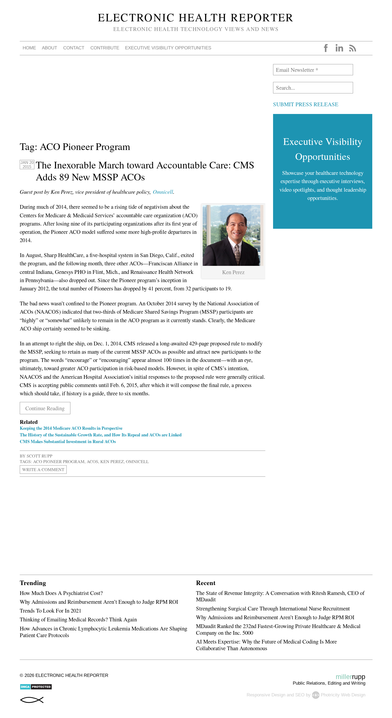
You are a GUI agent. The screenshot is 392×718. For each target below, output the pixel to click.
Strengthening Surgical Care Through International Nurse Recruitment (273, 608)
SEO (300, 694)
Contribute (104, 47)
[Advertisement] (142, 101)
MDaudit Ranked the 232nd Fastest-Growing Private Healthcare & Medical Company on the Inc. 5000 (278, 629)
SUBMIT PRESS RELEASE (305, 104)
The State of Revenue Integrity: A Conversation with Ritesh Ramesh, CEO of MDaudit (280, 596)
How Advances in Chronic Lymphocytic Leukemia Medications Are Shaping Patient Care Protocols (103, 632)
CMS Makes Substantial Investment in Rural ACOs (68, 441)
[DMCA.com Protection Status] (36, 688)
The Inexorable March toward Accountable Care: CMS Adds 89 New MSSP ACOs (145, 170)
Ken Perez (112, 461)
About (49, 47)
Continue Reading (45, 408)
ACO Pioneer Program (59, 461)
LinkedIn (339, 48)
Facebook (326, 48)
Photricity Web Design (343, 694)
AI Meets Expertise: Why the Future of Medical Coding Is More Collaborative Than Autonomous (266, 645)
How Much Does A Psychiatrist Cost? (61, 593)
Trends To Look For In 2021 (50, 610)
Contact (73, 47)
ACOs (92, 461)
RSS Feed (352, 48)
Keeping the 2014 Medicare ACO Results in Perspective (71, 428)
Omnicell (137, 461)
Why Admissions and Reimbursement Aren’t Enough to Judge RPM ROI (99, 601)
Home (29, 47)
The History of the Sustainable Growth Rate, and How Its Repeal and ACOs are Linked (101, 434)
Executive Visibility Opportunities (168, 47)
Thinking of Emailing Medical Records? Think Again (78, 619)
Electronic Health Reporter (196, 17)
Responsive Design (266, 694)
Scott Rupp (39, 456)
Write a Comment (43, 469)
